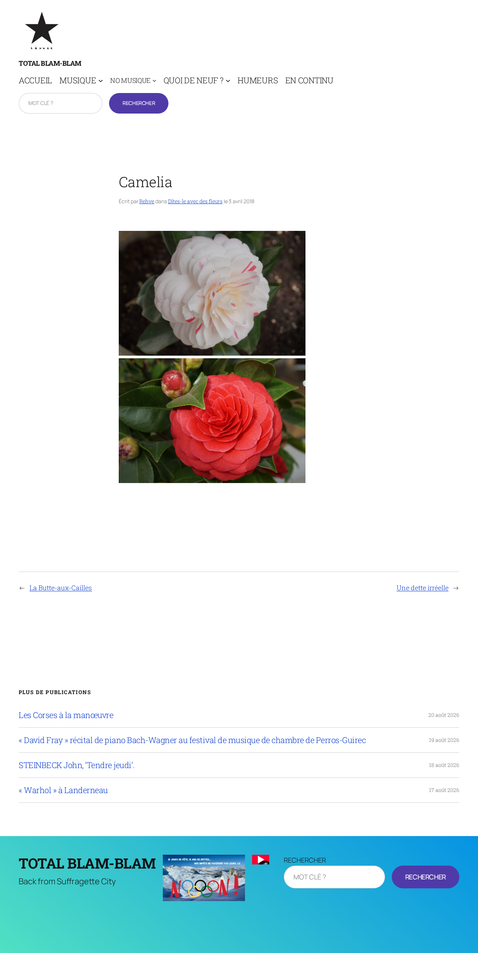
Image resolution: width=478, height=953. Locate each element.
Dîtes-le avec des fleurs (195, 201)
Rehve (146, 201)
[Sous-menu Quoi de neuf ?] (228, 80)
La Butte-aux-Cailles (61, 587)
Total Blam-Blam (50, 63)
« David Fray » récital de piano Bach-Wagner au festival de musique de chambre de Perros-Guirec (192, 740)
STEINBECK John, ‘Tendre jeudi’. (76, 765)
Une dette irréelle (422, 587)
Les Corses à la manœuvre (66, 715)
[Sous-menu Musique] (100, 80)
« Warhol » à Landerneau (63, 790)
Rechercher (138, 102)
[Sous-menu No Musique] (154, 80)
